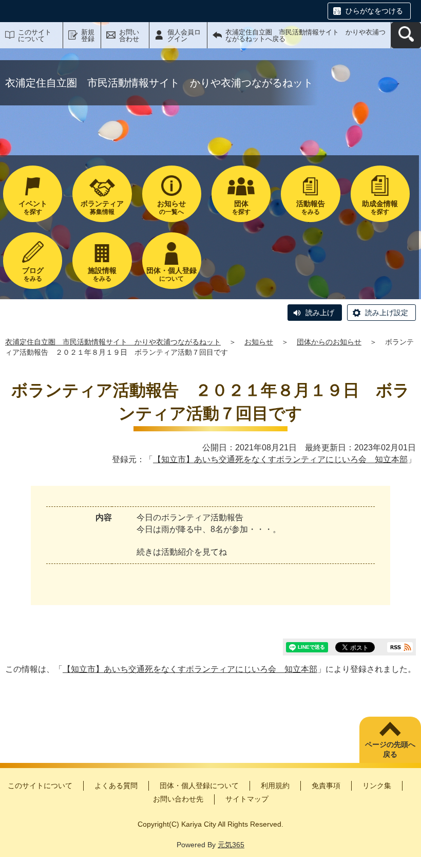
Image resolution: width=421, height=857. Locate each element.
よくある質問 (116, 785)
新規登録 (87, 35)
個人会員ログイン (184, 35)
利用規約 (275, 785)
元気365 (231, 845)
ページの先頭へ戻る (390, 749)
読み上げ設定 (386, 312)
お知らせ (258, 342)
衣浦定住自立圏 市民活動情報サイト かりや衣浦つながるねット (113, 342)
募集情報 (102, 207)
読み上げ (319, 312)
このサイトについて (34, 35)
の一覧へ (171, 207)
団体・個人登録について (199, 785)
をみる (310, 207)
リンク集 (376, 785)
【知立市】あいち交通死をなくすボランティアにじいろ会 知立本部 (280, 459)
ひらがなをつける (374, 11)
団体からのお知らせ (329, 342)
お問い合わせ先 (178, 799)
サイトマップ (247, 799)
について (171, 274)
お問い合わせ (129, 35)
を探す (32, 207)
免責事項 (326, 785)
